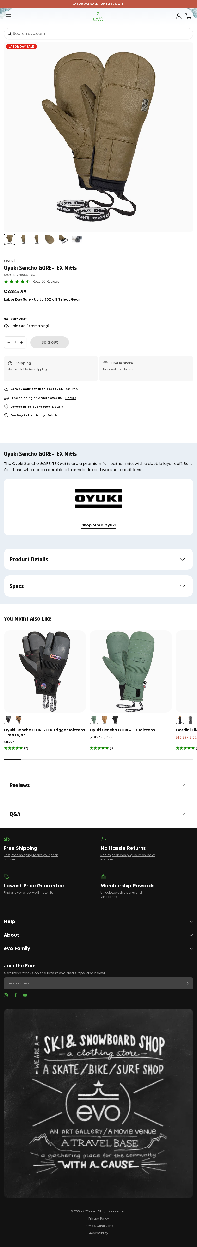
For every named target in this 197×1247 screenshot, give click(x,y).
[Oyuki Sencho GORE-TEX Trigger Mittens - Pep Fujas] (45, 671)
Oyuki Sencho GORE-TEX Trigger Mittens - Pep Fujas (44, 732)
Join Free (71, 389)
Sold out (49, 342)
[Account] (179, 16)
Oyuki (9, 261)
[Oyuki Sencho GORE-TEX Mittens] (131, 671)
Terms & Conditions (98, 1226)
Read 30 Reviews (45, 281)
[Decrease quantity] (9, 342)
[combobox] (98, 33)
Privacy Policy (98, 1218)
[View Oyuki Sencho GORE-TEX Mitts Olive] (9, 239)
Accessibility (98, 1233)
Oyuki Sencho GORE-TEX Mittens (122, 730)
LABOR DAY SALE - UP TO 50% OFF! (99, 4)
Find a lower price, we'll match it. (28, 892)
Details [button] (70, 398)
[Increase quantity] (21, 342)
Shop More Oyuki (98, 525)
